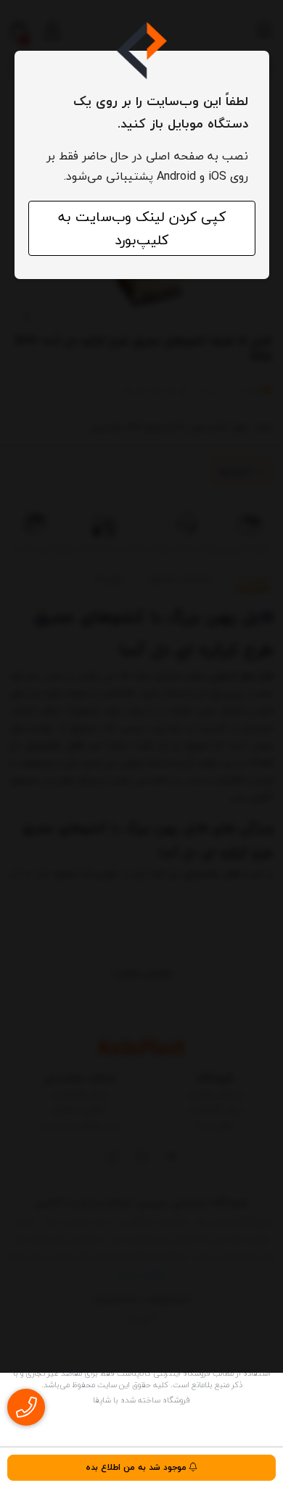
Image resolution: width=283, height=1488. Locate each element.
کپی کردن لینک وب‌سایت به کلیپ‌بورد (142, 228)
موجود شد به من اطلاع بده (137, 1467)
